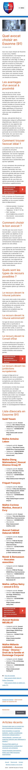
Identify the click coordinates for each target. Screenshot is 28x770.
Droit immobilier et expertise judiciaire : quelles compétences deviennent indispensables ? (12, 733)
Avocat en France (7, 699)
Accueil (7, 762)
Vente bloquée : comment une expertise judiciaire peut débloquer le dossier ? (14, 739)
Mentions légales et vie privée (14, 764)
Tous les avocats (9, 675)
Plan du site (14, 762)
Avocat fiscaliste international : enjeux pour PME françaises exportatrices (11, 752)
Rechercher (5, 710)
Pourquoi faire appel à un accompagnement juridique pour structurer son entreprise (12, 746)
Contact (21, 762)
